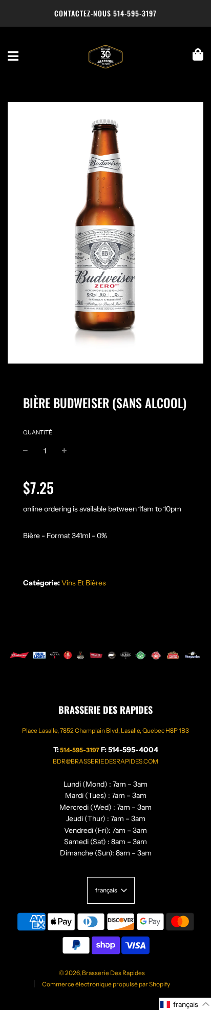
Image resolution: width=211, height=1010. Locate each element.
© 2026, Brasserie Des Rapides (102, 973)
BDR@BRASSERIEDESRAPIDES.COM (105, 761)
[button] (185, 1004)
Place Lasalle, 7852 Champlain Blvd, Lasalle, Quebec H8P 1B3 (105, 730)
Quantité (37, 432)
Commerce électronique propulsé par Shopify (106, 984)
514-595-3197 (135, 13)
